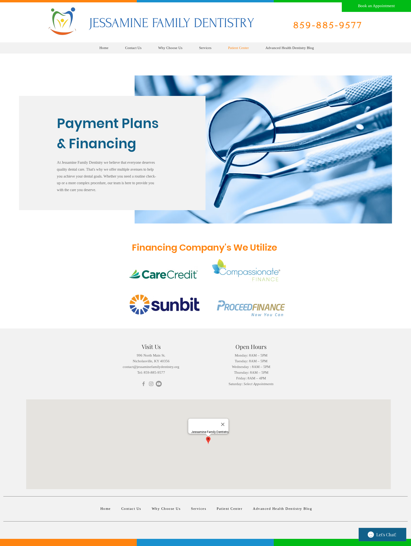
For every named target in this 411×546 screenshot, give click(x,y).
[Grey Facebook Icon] (144, 384)
